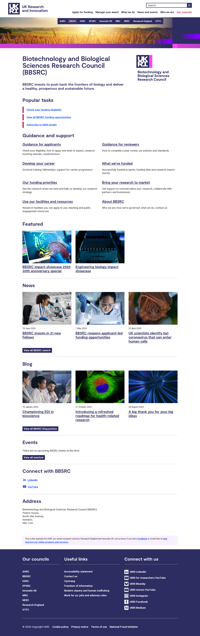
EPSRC (92, 21)
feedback (142, 538)
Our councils (184, 12)
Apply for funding (82, 12)
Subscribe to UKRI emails (42, 124)
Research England (142, 21)
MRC (118, 21)
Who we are (167, 12)
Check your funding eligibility (44, 109)
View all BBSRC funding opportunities (49, 117)
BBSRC (72, 21)
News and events (148, 12)
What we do (128, 12)
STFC (158, 21)
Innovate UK (106, 21)
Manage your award (107, 12)
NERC (127, 21)
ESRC (82, 21)
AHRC (63, 21)
